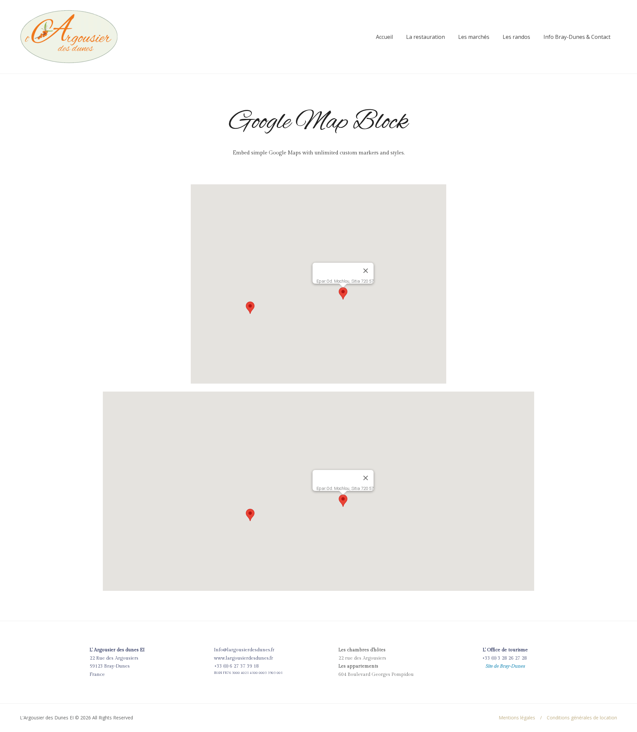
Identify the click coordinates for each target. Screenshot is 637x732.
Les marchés (473, 37)
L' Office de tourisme (505, 650)
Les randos (516, 37)
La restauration (425, 37)
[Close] (366, 271)
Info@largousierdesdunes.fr (244, 650)
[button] (250, 308)
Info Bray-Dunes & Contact (576, 37)
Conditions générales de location (582, 717)
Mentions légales (517, 717)
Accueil (384, 37)
